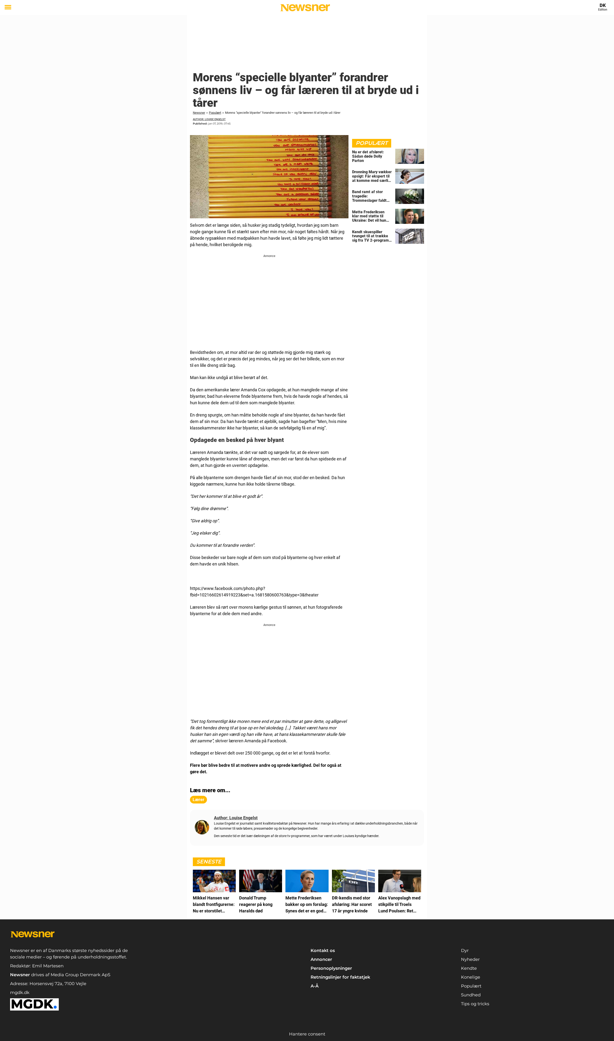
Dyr (465, 950)
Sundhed (471, 995)
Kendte (469, 968)
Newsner (199, 112)
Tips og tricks (475, 1003)
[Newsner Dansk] (305, 7)
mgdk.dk (20, 992)
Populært (215, 112)
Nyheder (470, 959)
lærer (198, 799)
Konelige (470, 977)
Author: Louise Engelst (209, 119)
